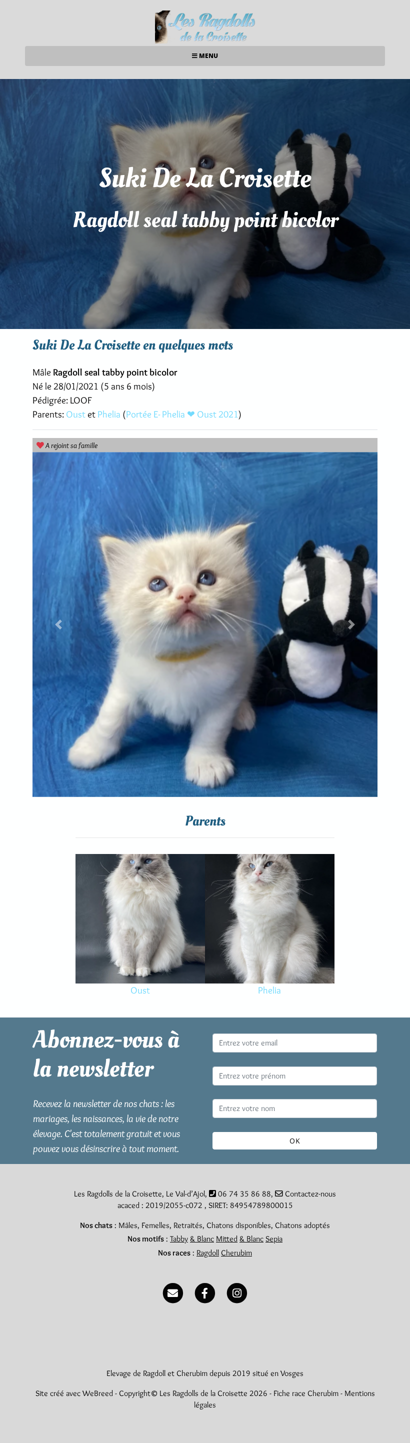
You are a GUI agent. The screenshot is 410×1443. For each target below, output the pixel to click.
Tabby (179, 1239)
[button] (58, 624)
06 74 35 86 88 (244, 1193)
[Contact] (173, 1291)
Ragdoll (207, 1253)
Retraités (188, 1225)
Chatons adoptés (302, 1225)
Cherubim (236, 1253)
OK (295, 1141)
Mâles (128, 1225)
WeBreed (97, 1393)
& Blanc (202, 1239)
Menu (208, 56)
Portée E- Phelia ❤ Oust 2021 (182, 414)
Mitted (227, 1239)
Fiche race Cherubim (306, 1393)
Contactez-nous (309, 1193)
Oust (77, 414)
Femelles (156, 1225)
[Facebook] (205, 1291)
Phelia (110, 414)
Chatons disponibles (238, 1225)
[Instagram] (237, 1291)
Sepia (274, 1239)
